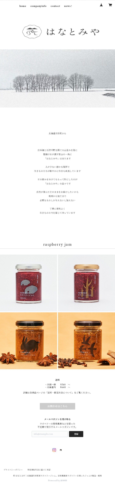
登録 (76, 434)
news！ (68, 6)
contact (55, 6)
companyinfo (38, 6)
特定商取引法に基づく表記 (39, 470)
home (22, 6)
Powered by (54, 480)
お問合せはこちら (57, 406)
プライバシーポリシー (13, 470)
